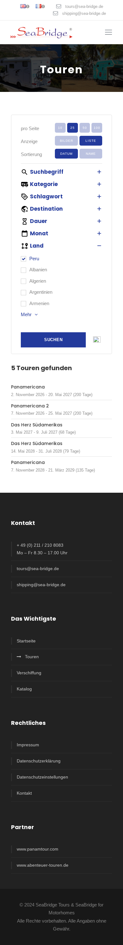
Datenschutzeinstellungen (42, 776)
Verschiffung (29, 672)
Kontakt (24, 793)
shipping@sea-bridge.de (84, 13)
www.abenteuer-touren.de (42, 865)
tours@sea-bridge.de (84, 6)
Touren (32, 656)
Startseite (26, 640)
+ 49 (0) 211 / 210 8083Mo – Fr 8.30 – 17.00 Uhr (42, 549)
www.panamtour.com (37, 849)
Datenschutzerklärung (39, 760)
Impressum (28, 744)
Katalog (24, 688)
